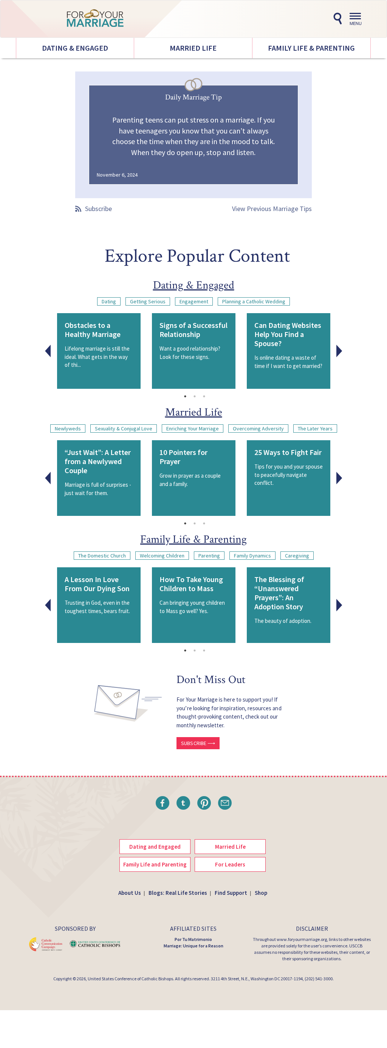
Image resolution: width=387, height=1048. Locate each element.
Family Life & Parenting (311, 48)
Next (339, 351)
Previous (48, 351)
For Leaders (230, 864)
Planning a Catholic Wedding (253, 301)
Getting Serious (148, 301)
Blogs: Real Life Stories (178, 892)
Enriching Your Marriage (192, 428)
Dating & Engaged (75, 48)
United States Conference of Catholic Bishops (130, 978)
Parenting (209, 555)
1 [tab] (185, 396)
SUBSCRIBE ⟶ (198, 743)
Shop (261, 892)
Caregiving (297, 555)
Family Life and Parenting (155, 864)
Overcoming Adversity (258, 428)
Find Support (231, 892)
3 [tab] (204, 396)
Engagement (194, 301)
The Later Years (315, 428)
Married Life (193, 48)
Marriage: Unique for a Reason (193, 946)
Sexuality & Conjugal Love (123, 428)
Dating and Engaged (155, 846)
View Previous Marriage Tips (272, 208)
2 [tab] (194, 396)
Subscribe (98, 208)
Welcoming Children (162, 555)
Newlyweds (68, 428)
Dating (109, 301)
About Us (129, 892)
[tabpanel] (99, 351)
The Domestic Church (102, 555)
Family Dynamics (252, 555)
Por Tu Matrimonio (193, 939)
